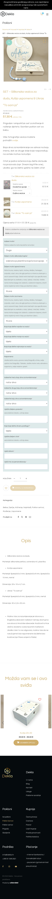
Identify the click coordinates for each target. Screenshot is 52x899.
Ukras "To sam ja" (23, 213)
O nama (29, 780)
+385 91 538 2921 (9, 859)
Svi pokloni (6, 817)
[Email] (30, 517)
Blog (28, 784)
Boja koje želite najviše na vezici (17, 326)
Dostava (29, 821)
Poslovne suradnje (33, 795)
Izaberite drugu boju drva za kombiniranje (20, 388)
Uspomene (16, 511)
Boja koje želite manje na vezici (16, 336)
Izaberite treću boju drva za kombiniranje (20, 377)
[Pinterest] (26, 517)
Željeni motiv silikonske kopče (16, 256)
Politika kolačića (32, 837)
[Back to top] (45, 884)
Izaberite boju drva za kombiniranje (18, 399)
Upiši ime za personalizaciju (15, 462)
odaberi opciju (27, 743)
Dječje (11, 507)
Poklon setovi (38, 507)
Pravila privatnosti (33, 833)
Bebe (28, 29)
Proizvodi (13, 29)
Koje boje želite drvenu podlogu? (17, 426)
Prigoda (5, 829)
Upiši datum (9, 451)
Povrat (28, 825)
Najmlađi (21, 29)
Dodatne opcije (18, 184)
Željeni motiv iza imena (13, 296)
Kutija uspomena (23, 202)
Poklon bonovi (7, 821)
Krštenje (19, 507)
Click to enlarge (44, 41)
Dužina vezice (17, 190)
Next (49, 722)
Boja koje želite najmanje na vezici (18, 346)
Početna (5, 29)
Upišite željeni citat (12, 436)
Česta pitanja (31, 817)
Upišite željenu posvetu (13, 409)
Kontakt (29, 788)
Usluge (29, 791)
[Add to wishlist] (6, 488)
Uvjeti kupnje (31, 829)
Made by (6, 883)
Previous (3, 722)
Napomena (8, 356)
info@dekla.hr (8, 855)
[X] (22, 516)
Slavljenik (6, 833)
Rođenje (7, 511)
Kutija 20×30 (26, 733)
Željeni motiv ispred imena (14, 266)
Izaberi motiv (9, 241)
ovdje (15, 140)
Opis (26, 540)
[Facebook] (18, 517)
